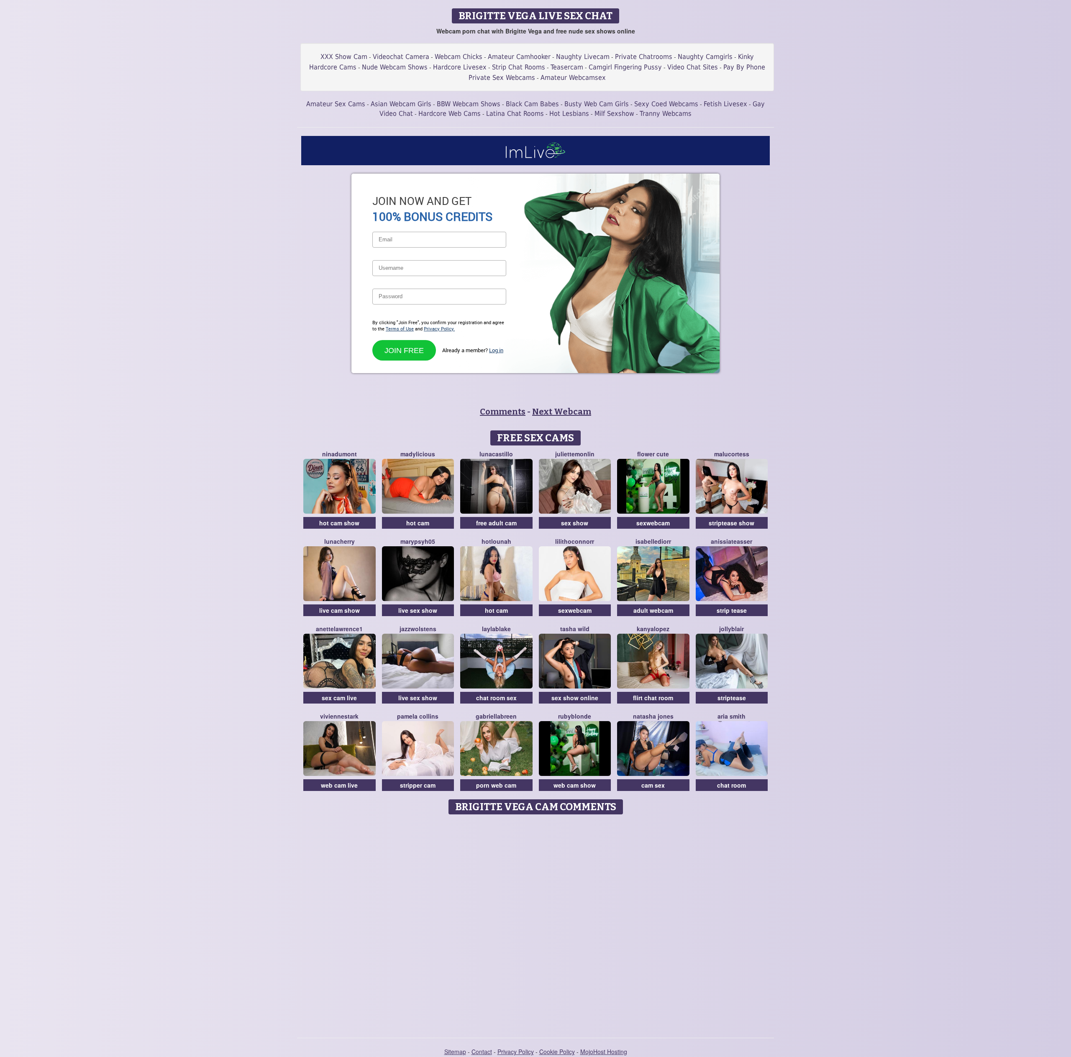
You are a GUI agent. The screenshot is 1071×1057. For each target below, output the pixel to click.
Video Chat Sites (692, 67)
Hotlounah (496, 541)
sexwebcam (653, 523)
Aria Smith (731, 716)
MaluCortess (731, 454)
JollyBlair (731, 628)
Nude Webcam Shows (395, 67)
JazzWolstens (418, 628)
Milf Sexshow (614, 114)
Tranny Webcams (666, 114)
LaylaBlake (496, 628)
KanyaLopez (653, 628)
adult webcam (653, 610)
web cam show (574, 785)
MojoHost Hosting (603, 1051)
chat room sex (496, 698)
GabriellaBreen (496, 716)
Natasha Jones (653, 716)
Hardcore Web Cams (449, 114)
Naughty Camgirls (705, 57)
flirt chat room (653, 698)
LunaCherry (339, 541)
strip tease (732, 610)
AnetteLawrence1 (339, 628)
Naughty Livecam (583, 57)
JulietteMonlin (574, 454)
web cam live (339, 785)
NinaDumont (339, 454)
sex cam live (339, 698)
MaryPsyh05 (417, 541)
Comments (502, 412)
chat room (731, 785)
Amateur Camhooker (519, 57)
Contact (481, 1051)
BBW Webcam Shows (468, 104)
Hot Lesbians (569, 114)
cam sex (653, 785)
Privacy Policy (515, 1051)
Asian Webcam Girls (401, 104)
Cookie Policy (557, 1051)
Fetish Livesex (725, 104)
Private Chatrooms (643, 57)
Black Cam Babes (532, 104)
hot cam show (339, 523)
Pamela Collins (417, 716)
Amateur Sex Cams (335, 104)
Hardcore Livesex (460, 67)
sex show (574, 523)
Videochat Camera (401, 57)
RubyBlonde (574, 716)
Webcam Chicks (458, 57)
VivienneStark (339, 716)
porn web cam (496, 785)
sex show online (574, 698)
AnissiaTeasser (731, 541)
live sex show (417, 610)
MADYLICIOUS (417, 454)
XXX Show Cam (343, 57)
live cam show (339, 610)
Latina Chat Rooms (515, 114)
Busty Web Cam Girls (596, 104)
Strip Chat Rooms (518, 67)
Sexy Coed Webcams (666, 104)
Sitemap (455, 1051)
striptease (731, 698)
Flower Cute (653, 454)
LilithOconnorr (574, 541)
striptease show (731, 523)
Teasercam (567, 67)
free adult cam (496, 523)
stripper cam (418, 785)
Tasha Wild (574, 628)
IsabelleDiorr (653, 541)
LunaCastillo (496, 454)
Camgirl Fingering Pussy (625, 67)
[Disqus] (535, 923)
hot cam (417, 523)
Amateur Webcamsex (573, 78)
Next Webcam (561, 412)
